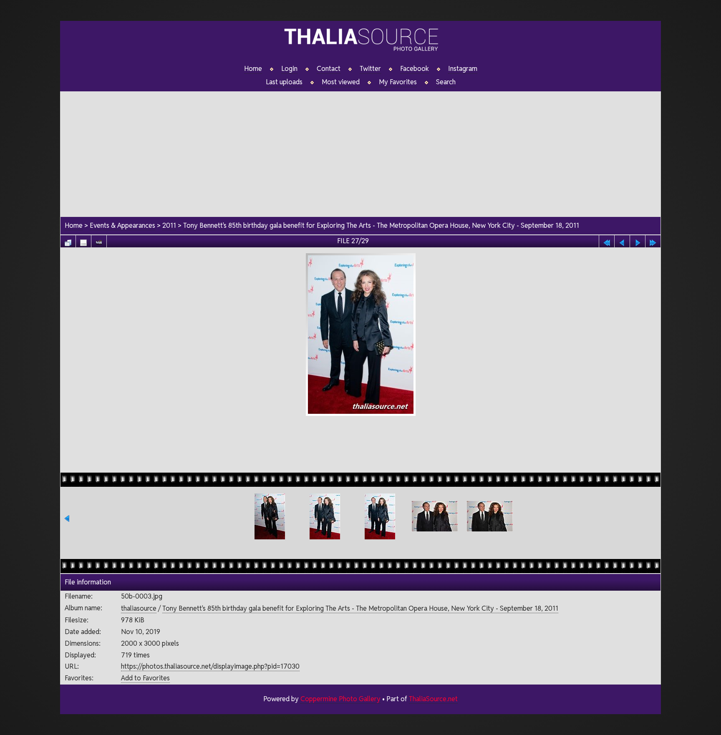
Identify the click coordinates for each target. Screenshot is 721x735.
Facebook (414, 69)
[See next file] (637, 240)
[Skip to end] (653, 240)
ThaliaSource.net (433, 699)
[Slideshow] (99, 240)
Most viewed (341, 82)
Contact (328, 69)
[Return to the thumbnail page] (68, 240)
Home (253, 69)
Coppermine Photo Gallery (340, 699)
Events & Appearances (122, 225)
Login (289, 69)
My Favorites (398, 82)
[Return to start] (606, 240)
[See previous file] (622, 240)
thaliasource (138, 608)
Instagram (462, 69)
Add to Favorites (145, 678)
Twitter (370, 69)
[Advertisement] (360, 149)
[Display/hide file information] (83, 240)
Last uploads (284, 82)
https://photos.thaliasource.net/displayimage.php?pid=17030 (210, 666)
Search (446, 82)
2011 (169, 225)
